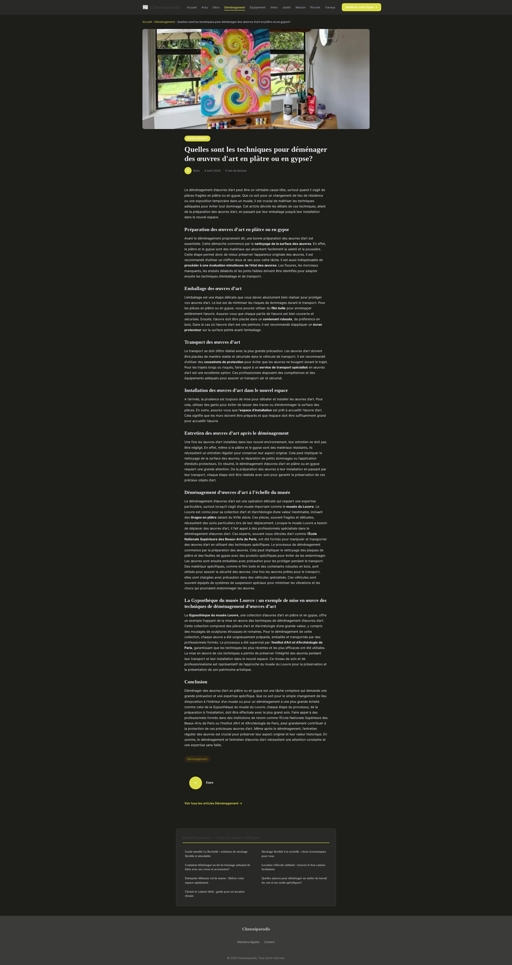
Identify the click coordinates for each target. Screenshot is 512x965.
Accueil (192, 7)
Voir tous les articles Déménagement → (213, 803)
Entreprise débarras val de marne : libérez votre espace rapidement (214, 880)
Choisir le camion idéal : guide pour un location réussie (215, 893)
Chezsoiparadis (161, 7)
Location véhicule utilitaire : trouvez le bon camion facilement (293, 867)
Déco (216, 7)
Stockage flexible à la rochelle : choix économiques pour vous (294, 853)
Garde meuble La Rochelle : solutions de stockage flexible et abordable (216, 853)
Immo (274, 7)
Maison (300, 7)
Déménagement (234, 7)
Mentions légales (248, 942)
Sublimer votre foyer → (361, 7)
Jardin (286, 7)
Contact (269, 942)
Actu (205, 7)
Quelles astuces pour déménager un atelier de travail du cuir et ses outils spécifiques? (294, 880)
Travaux (330, 7)
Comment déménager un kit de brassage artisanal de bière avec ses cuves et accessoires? (217, 867)
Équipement (258, 7)
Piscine (315, 7)
